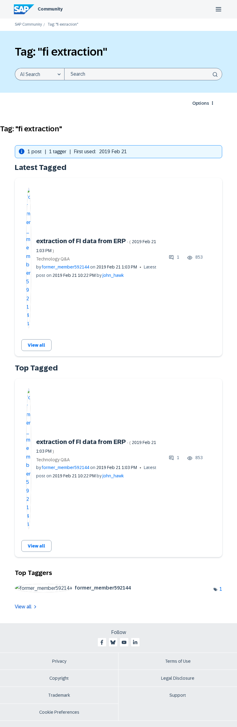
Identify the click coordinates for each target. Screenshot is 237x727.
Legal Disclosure (177, 678)
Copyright (59, 678)
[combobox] (143, 74)
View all (36, 345)
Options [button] (200, 103)
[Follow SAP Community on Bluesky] (112, 642)
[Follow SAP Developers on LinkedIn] (135, 642)
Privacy (59, 661)
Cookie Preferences (59, 712)
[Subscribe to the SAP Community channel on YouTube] (124, 642)
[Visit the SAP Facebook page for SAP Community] (101, 642)
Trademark (59, 695)
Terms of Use (178, 661)
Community (50, 8)
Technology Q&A (53, 258)
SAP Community (28, 25)
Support (177, 695)
